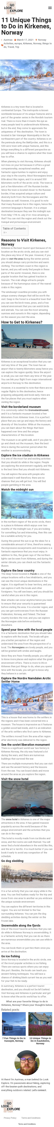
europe (18, 43)
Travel (11, 46)
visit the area (16, 258)
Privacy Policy (10, 1118)
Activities (8, 43)
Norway (42, 39)
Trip (17, 46)
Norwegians (18, 647)
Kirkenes (27, 43)
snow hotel (11, 819)
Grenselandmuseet (38, 410)
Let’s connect (39, 1090)
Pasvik (33, 573)
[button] (50, 8)
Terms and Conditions (30, 1118)
